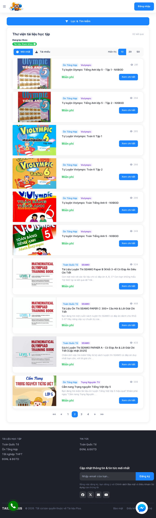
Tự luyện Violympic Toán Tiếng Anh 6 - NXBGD (90, 202)
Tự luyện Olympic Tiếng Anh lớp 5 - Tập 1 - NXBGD (92, 69)
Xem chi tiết (128, 76)
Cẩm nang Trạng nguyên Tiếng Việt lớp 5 (86, 386)
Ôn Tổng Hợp (10, 449)
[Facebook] (83, 494)
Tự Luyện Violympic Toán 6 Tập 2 (82, 169)
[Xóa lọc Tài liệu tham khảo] (35, 44)
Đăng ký (145, 476)
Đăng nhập (144, 6)
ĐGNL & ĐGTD (10, 459)
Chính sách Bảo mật (125, 484)
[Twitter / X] (90, 494)
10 (122, 51)
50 (138, 51)
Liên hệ (148, 508)
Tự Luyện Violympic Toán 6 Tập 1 (82, 136)
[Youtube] (106, 494)
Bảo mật (118, 508)
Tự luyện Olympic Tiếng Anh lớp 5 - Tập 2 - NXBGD (93, 102)
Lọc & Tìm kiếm (80, 21)
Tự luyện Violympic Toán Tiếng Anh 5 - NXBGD (90, 236)
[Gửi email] (98, 494)
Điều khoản (133, 508)
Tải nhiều (44, 51)
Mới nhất (25, 51)
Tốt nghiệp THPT (12, 454)
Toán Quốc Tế (10, 444)
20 (130, 51)
